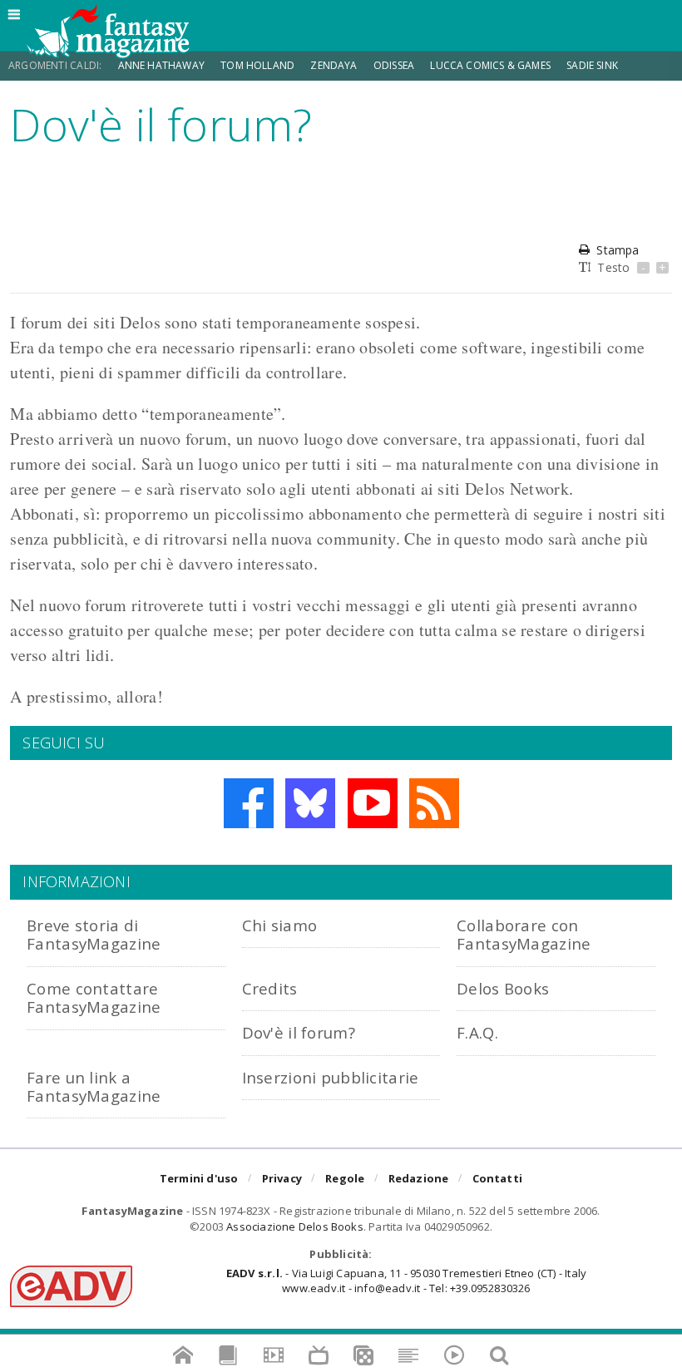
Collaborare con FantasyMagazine (524, 934)
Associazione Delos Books (294, 1226)
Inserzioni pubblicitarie (330, 1077)
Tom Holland (257, 65)
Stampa (617, 250)
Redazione (418, 1178)
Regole (344, 1178)
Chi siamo (280, 925)
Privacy (282, 1178)
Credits (270, 988)
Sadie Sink (592, 65)
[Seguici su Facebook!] (248, 803)
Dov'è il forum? (298, 1032)
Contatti (497, 1178)
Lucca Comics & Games (490, 65)
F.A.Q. (477, 1032)
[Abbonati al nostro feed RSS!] (434, 803)
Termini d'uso (199, 1178)
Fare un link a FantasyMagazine (94, 1086)
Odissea (393, 65)
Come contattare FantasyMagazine (94, 997)
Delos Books (503, 988)
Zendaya (333, 65)
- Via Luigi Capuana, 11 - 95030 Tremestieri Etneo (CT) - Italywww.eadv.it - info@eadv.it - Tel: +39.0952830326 (406, 1281)
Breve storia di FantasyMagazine (94, 934)
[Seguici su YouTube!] (372, 803)
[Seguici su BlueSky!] (310, 803)
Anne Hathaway (161, 65)
